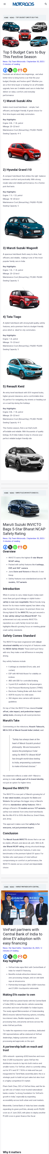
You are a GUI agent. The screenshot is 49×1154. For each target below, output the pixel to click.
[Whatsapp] (15, 70)
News (5, 61)
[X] (10, 70)
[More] (25, 70)
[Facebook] (5, 70)
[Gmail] (20, 70)
